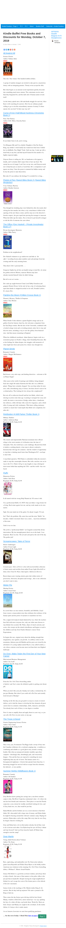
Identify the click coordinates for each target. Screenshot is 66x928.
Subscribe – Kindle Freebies (55, 26)
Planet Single (9, 349)
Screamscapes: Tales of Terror (16, 541)
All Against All (9, 53)
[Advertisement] (33, 12)
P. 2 (21, 26)
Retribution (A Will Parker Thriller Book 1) (21, 414)
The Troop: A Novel (11, 719)
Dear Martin (8, 836)
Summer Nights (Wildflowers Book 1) (19, 771)
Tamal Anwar (43, 926)
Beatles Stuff (40, 26)
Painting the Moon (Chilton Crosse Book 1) (22, 295)
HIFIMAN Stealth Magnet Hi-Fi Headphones (56, 35)
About (31, 26)
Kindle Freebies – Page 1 (10, 26)
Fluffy (5, 473)
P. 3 (26, 26)
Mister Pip (7, 585)
